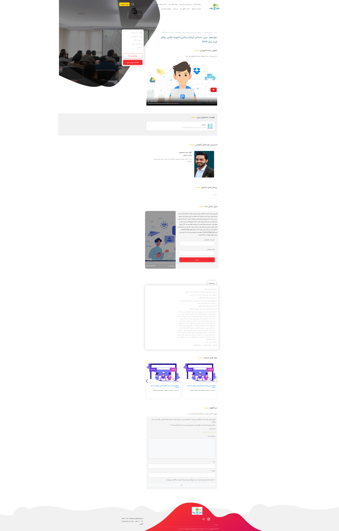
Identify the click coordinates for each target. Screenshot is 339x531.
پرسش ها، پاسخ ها (185, 4)
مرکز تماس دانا (132, 56)
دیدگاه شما (211, 436)
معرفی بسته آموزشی (136, 32)
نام (214, 461)
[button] (147, 381)
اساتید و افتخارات (161, 4)
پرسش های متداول (137, 44)
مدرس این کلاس (137, 40)
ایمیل (213, 470)
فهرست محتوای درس (136, 36)
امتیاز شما (212, 429)
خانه (216, 32)
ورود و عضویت (124, 4)
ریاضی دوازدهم (208, 32)
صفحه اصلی (197, 4)
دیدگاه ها (139, 47)
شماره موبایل (211, 249)
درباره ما (175, 9)
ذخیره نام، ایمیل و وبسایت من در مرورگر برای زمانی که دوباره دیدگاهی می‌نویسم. (190, 480)
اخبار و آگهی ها (184, 9)
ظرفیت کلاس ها (166, 9)
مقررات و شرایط (196, 9)
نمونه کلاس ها (173, 4)
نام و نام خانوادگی (209, 240)
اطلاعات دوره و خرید (133, 62)
